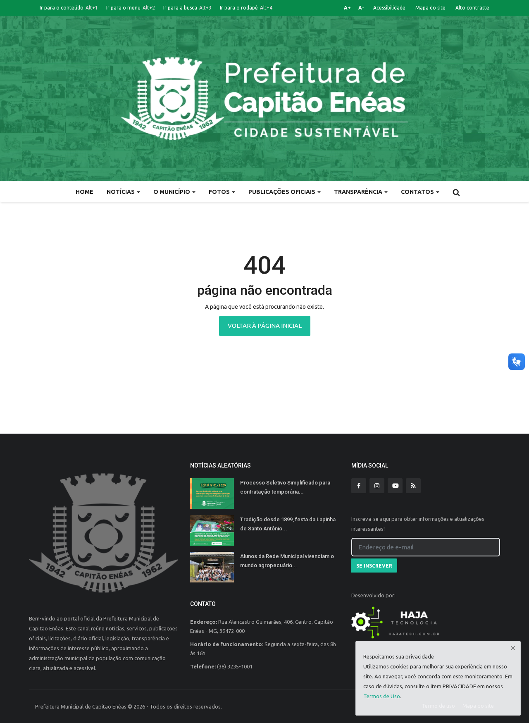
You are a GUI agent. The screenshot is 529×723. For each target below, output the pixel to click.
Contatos (418, 192)
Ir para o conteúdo (69, 7)
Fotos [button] (220, 192)
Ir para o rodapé (246, 7)
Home (84, 192)
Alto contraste (472, 7)
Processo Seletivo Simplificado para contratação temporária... (285, 487)
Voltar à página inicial (265, 325)
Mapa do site (430, 7)
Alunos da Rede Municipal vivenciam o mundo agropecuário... (287, 560)
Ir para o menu (130, 7)
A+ (347, 7)
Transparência (359, 192)
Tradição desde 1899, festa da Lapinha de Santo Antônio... (288, 524)
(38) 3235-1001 (235, 666)
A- (361, 7)
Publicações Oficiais (282, 192)
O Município (172, 192)
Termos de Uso (381, 696)
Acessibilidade (389, 7)
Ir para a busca (187, 7)
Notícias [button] (121, 192)
